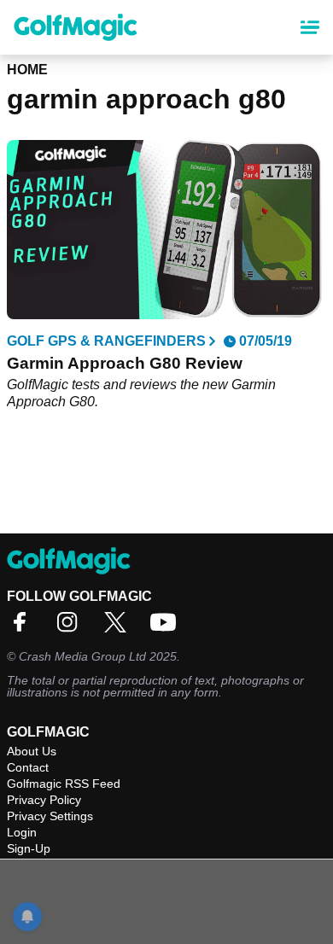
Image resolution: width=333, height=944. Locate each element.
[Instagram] (72, 628)
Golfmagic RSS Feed (63, 784)
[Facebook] (24, 628)
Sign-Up (28, 848)
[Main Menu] (310, 27)
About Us (31, 751)
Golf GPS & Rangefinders (106, 341)
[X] (119, 628)
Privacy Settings (50, 816)
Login (22, 832)
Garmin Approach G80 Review (124, 363)
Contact (28, 767)
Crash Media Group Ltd (82, 656)
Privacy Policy (44, 800)
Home (27, 69)
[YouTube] (167, 628)
